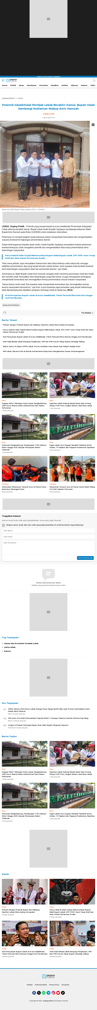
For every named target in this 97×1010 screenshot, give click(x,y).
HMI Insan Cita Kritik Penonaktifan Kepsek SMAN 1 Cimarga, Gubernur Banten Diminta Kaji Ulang (48, 718)
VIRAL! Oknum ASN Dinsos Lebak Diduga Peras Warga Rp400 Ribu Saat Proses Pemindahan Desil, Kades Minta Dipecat (49, 710)
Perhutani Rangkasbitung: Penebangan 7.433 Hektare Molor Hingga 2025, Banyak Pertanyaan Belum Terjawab (24, 447)
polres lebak (9, 647)
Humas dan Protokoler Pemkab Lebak (12, 305)
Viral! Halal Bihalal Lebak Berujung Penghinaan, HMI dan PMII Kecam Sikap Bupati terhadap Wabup (44, 342)
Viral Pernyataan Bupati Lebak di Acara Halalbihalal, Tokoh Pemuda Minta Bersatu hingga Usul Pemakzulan (48, 296)
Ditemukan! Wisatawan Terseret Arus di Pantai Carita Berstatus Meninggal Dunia (24, 488)
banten (7, 651)
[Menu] (2, 80)
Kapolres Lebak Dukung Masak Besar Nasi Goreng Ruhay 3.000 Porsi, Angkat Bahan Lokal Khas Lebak (71, 404)
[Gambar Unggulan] (45, 207)
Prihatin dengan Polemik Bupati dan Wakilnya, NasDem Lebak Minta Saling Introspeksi (38, 325)
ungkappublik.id (8, 98)
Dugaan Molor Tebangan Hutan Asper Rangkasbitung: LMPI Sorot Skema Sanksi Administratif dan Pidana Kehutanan (24, 405)
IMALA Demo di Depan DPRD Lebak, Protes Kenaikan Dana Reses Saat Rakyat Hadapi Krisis (41, 346)
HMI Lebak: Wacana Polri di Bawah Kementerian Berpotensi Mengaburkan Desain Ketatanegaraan (43, 351)
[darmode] (94, 80)
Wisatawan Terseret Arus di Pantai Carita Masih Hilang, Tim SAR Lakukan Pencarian (72, 488)
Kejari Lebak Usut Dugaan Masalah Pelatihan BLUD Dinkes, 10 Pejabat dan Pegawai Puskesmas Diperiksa (72, 446)
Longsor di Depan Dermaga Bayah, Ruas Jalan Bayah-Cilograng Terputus (38, 725)
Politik (20, 98)
